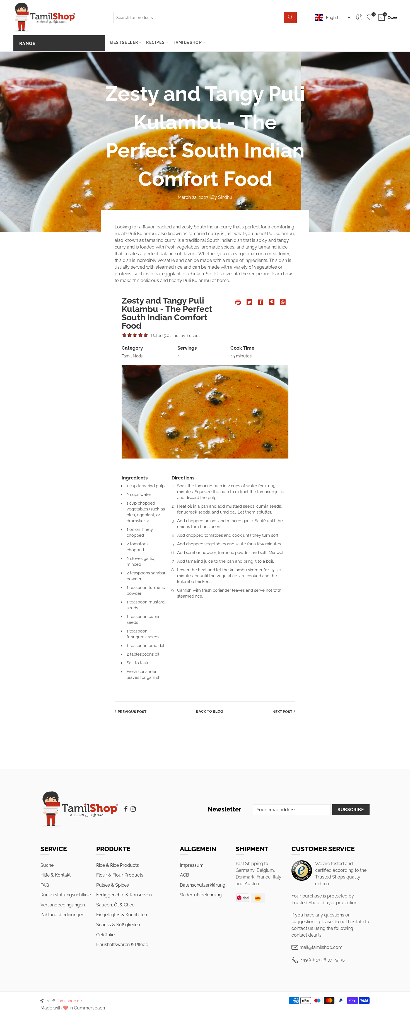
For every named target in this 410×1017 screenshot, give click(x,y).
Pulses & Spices (112, 885)
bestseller (124, 42)
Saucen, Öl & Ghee (115, 905)
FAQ (44, 885)
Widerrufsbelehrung (201, 894)
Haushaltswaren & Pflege (122, 944)
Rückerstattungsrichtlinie (65, 894)
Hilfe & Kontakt (55, 875)
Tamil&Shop (187, 42)
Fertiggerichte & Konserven (124, 894)
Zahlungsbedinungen (62, 914)
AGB (184, 875)
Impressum (192, 865)
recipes (155, 42)
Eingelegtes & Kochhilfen (121, 914)
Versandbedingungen (62, 905)
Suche (47, 865)
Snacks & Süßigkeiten (118, 924)
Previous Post (132, 712)
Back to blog (209, 711)
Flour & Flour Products (119, 875)
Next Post (282, 712)
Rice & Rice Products (117, 865)
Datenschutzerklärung (202, 885)
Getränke (105, 934)
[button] (332, 17)
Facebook (126, 809)
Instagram (133, 809)
